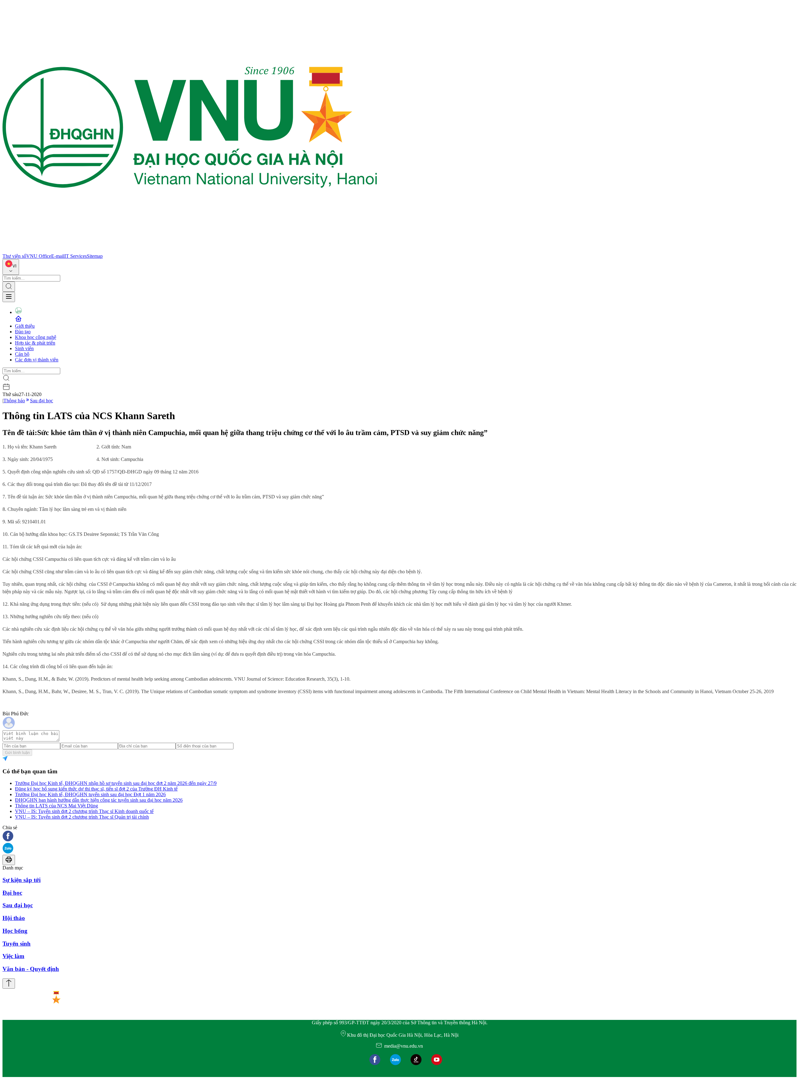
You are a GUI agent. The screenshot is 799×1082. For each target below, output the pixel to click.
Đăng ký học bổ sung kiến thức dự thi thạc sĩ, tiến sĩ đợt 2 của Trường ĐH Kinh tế (96, 788)
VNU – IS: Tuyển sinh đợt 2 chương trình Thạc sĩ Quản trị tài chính (82, 817)
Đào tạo (23, 331)
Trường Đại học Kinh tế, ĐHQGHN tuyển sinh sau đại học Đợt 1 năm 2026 (90, 794)
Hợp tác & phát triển (35, 342)
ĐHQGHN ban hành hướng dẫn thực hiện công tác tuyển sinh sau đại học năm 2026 (99, 800)
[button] (399, 836)
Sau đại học (41, 400)
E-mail (57, 256)
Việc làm (13, 956)
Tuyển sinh (16, 943)
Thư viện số (14, 256)
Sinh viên (24, 348)
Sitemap (95, 256)
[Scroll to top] (8, 983)
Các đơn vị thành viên (36, 359)
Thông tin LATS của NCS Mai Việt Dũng (56, 805)
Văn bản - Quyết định (30, 969)
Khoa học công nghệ (35, 337)
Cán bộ (22, 354)
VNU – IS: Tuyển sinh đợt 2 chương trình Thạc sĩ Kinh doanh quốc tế (84, 811)
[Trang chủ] (189, 250)
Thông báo (14, 400)
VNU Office (38, 256)
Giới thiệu (25, 326)
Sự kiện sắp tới (21, 880)
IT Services (75, 256)
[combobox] (10, 267)
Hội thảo (13, 918)
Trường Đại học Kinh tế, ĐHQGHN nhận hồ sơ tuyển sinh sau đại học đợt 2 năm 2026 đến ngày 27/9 (116, 783)
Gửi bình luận (17, 752)
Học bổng (14, 931)
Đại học (12, 892)
